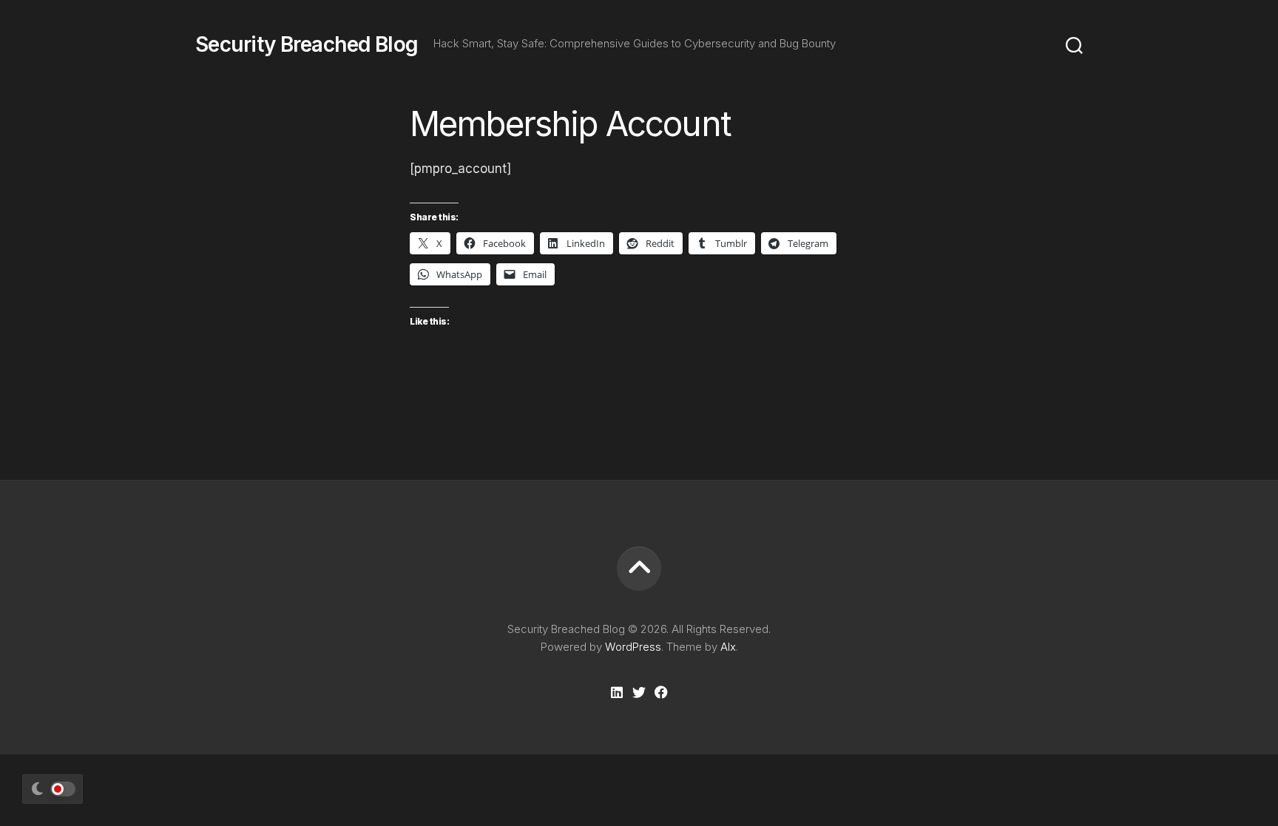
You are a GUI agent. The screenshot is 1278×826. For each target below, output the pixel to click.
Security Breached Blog (307, 44)
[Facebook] (661, 692)
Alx (728, 647)
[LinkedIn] (616, 692)
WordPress (633, 647)
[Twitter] (639, 692)
